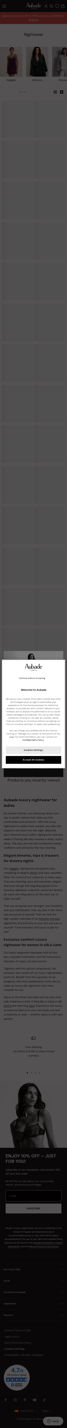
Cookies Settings (33, 750)
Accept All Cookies (33, 759)
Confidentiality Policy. (33, 740)
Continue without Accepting (32, 678)
